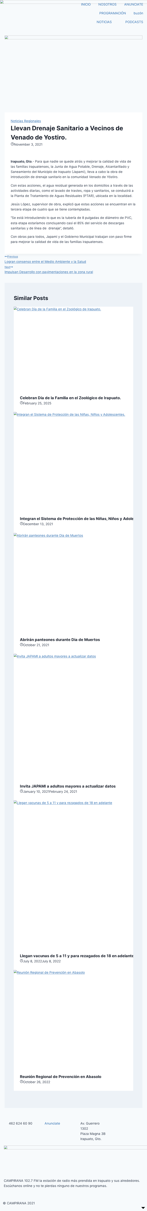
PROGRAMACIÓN (112, 13)
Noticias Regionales (26, 121)
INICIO (86, 4)
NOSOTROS (107, 4)
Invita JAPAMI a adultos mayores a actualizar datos (68, 786)
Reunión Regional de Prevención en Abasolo (60, 1076)
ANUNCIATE (133, 4)
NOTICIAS (104, 22)
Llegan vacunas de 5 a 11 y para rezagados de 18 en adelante (77, 956)
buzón (138, 13)
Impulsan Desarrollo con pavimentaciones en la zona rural (49, 269)
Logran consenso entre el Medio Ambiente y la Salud (45, 259)
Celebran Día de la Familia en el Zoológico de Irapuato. (70, 398)
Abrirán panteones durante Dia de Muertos (60, 639)
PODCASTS (134, 22)
